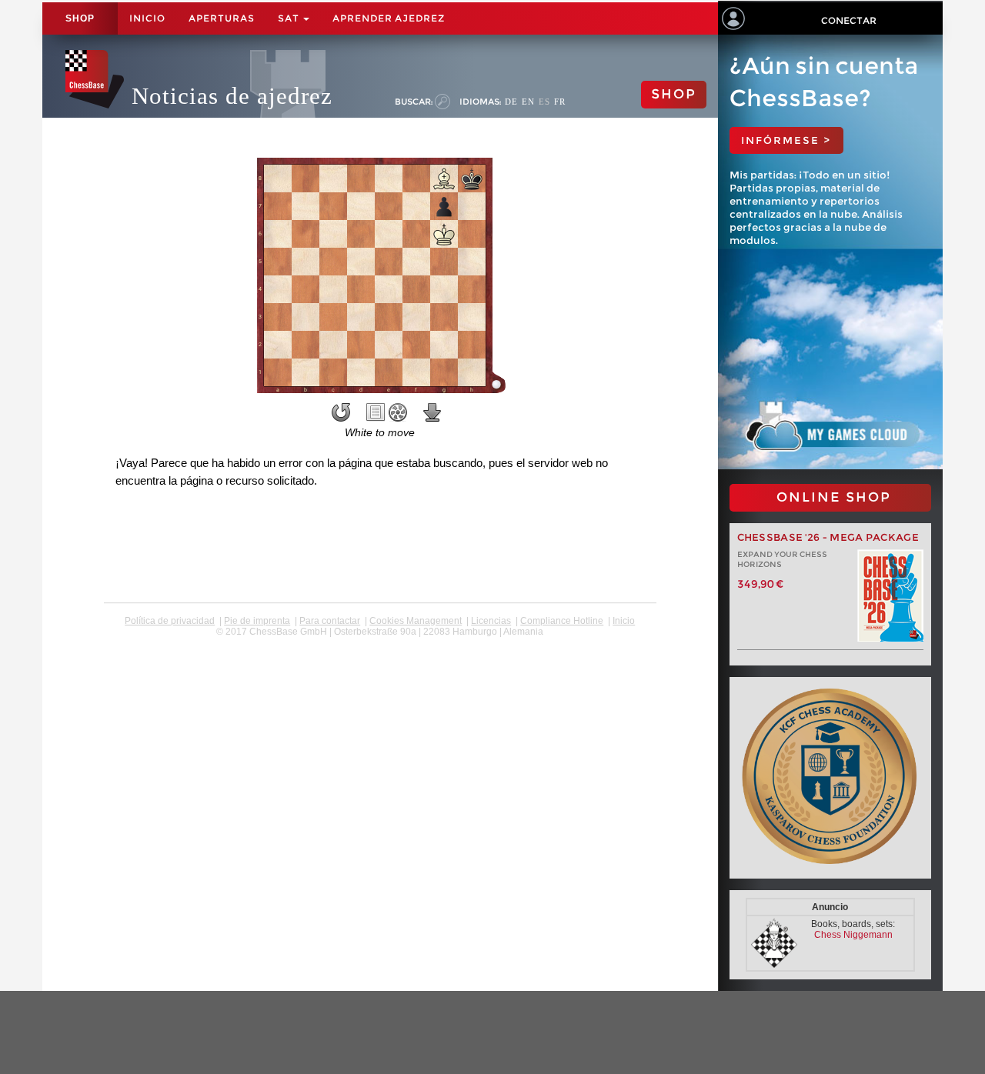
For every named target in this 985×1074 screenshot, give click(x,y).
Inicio (147, 18)
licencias (491, 620)
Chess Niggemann (853, 934)
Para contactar (329, 620)
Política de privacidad (170, 620)
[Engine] (398, 412)
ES (544, 101)
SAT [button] (290, 18)
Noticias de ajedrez (232, 95)
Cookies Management (415, 620)
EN (528, 101)
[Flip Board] (341, 412)
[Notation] (375, 412)
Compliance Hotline (561, 620)
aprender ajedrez (388, 18)
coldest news (379, 642)
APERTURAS (222, 18)
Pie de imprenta (257, 620)
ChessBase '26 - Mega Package (828, 537)
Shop (80, 18)
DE (511, 101)
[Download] (432, 412)
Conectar (848, 20)
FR (560, 101)
